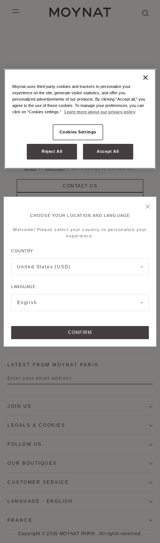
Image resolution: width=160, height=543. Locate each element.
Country (22, 251)
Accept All (108, 151)
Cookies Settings (78, 132)
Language (23, 286)
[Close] (148, 207)
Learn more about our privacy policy (99, 112)
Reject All (52, 151)
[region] (80, 119)
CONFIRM (80, 332)
